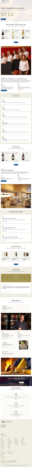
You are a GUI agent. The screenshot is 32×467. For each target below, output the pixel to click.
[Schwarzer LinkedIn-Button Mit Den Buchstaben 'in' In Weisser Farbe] (17, 415)
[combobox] (15, 3)
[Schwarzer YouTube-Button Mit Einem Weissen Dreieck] (18, 415)
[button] (28, 295)
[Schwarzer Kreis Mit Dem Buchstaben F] (13, 415)
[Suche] (29, 3)
